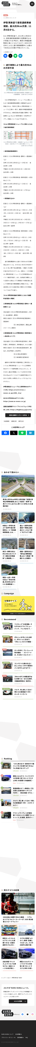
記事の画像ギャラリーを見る (18, 415)
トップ (3, 977)
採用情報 (19, 1037)
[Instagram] (32, 1014)
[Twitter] (10, 56)
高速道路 (7, 421)
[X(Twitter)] (28, 1014)
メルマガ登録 (18, 1001)
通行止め (21, 421)
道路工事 (14, 421)
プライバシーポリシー (8, 1037)
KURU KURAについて (8, 1034)
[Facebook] (5, 56)
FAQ (27, 1037)
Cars (8, 977)
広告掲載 (17, 1034)
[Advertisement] (18, 714)
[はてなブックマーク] (20, 56)
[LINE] (15, 56)
